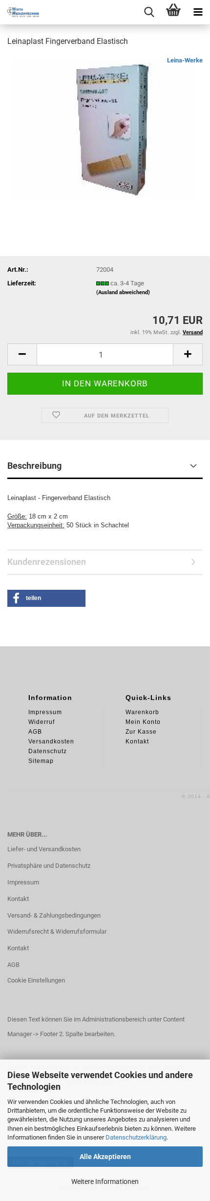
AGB (13, 964)
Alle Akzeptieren (105, 1157)
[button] (22, 354)
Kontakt (18, 898)
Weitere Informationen (105, 1181)
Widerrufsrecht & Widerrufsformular (56, 931)
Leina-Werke (185, 60)
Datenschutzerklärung (136, 1137)
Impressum (23, 882)
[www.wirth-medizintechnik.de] (19, 12)
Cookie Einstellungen (36, 980)
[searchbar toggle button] (149, 12)
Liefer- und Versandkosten (44, 849)
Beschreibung (34, 465)
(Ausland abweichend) (123, 292)
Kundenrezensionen (46, 562)
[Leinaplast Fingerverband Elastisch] (105, 128)
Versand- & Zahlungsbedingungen (54, 915)
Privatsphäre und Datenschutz (48, 865)
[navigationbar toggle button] (198, 12)
